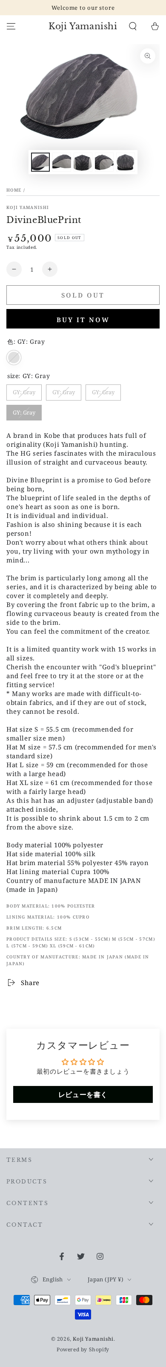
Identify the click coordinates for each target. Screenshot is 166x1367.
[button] (133, 26)
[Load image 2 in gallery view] (61, 162)
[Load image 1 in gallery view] (40, 162)
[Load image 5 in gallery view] (125, 162)
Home (13, 190)
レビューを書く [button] (83, 1094)
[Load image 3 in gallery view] (83, 162)
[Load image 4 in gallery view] (104, 162)
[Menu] (11, 26)
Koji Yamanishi (27, 207)
